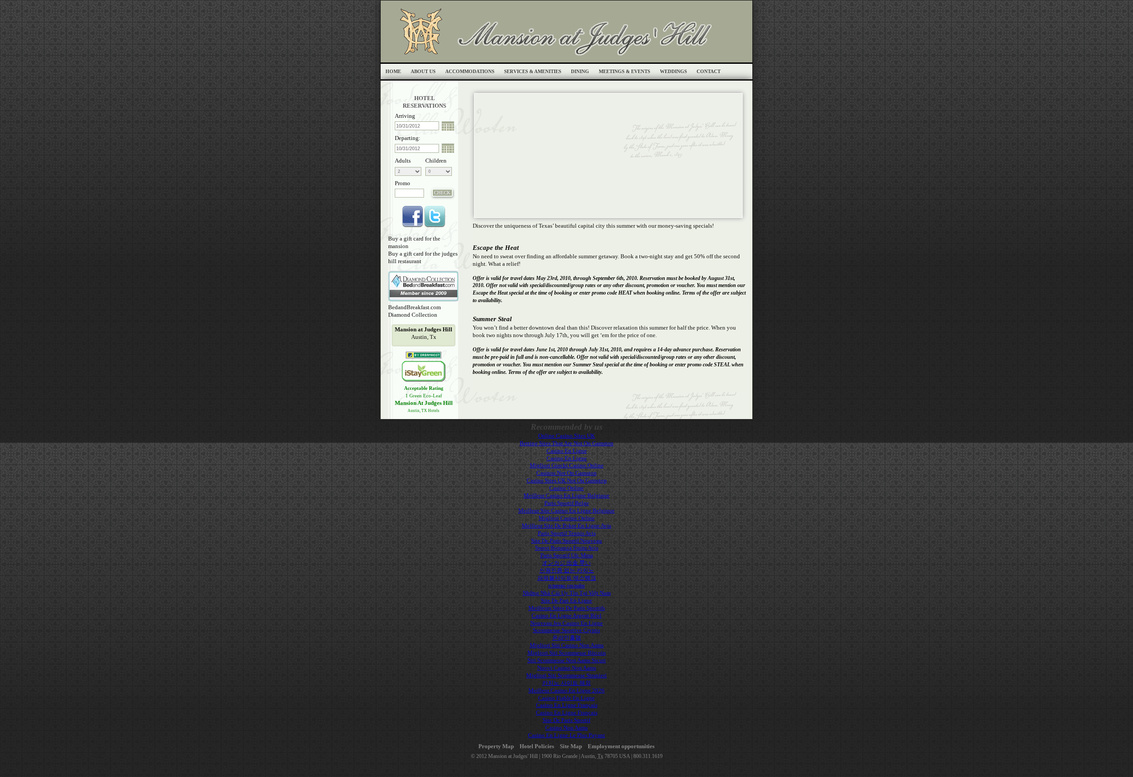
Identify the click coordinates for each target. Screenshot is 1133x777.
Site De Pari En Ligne (566, 600)
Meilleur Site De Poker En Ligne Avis (566, 525)
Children (436, 160)
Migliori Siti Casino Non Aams (567, 645)
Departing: (407, 138)
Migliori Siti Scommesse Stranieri (566, 675)
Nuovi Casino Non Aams (566, 667)
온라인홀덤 (566, 637)
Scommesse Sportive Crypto (566, 630)
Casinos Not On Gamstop (566, 473)
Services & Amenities (532, 71)
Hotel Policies (537, 746)
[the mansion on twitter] (434, 226)
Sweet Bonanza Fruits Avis (566, 547)
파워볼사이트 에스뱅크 (566, 578)
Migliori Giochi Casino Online (567, 465)
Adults (403, 160)
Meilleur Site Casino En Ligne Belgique (566, 510)
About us (423, 71)
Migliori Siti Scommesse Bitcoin (567, 652)
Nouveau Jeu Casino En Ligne (566, 623)
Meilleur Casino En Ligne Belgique (566, 495)
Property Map (496, 746)
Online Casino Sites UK (566, 435)
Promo (402, 183)
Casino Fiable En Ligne (566, 698)
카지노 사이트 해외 (566, 683)
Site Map (571, 746)
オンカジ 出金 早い (566, 562)
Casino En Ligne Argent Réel (566, 615)
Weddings (673, 71)
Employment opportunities (621, 746)
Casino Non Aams (566, 727)
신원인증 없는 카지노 (567, 570)
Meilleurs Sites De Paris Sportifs (566, 608)
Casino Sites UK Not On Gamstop (567, 480)
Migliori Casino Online (567, 518)
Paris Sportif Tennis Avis (567, 533)
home (393, 71)
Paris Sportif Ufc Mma (566, 555)
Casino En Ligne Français (566, 705)
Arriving (405, 116)
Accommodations (469, 71)
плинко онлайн (566, 585)
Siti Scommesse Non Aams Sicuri (567, 660)
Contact (709, 71)
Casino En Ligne (567, 450)
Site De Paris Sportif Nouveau (566, 540)
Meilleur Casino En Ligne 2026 (566, 690)
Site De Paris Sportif (566, 720)
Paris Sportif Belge (566, 503)
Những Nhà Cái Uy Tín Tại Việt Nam (567, 593)
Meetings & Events (624, 71)
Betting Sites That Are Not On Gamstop (566, 443)
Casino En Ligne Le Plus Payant (566, 735)
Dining (580, 71)
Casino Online (566, 488)
